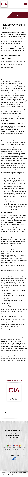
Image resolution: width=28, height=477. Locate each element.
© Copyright (4, 472)
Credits (21, 472)
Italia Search (20, 474)
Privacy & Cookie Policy (12, 472)
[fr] (14, 445)
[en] (11, 445)
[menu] (25, 4)
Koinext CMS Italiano (18, 455)
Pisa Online (15, 474)
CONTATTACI (22, 15)
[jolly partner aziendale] (14, 458)
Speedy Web (10, 455)
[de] (17, 445)
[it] (8, 445)
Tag (19, 472)
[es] (20, 445)
